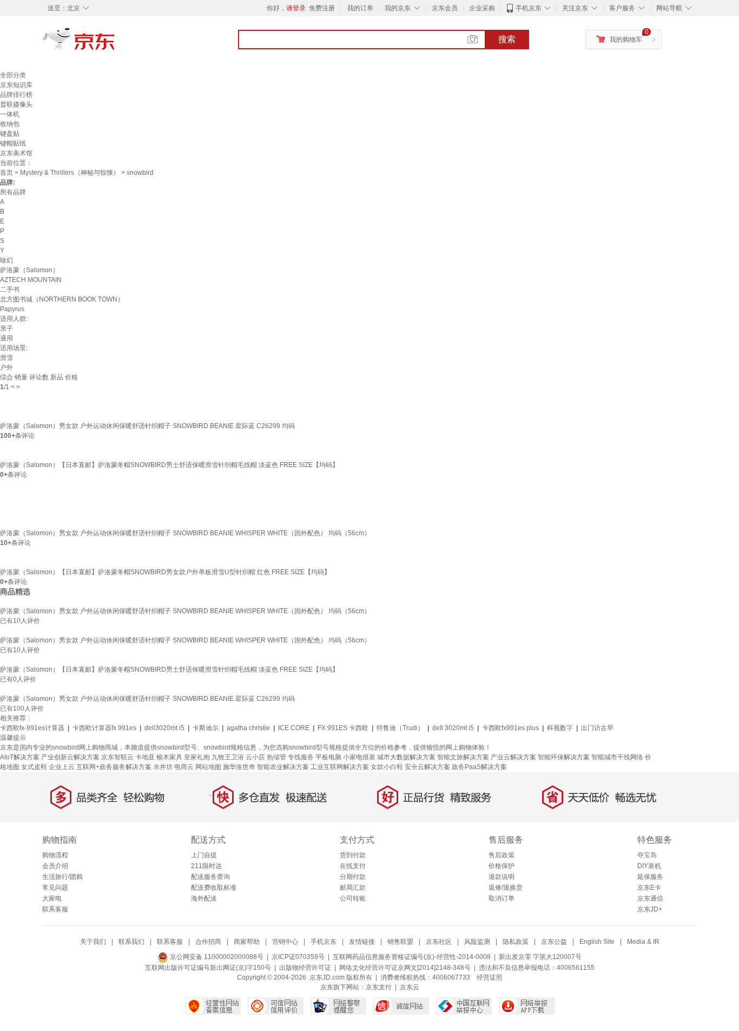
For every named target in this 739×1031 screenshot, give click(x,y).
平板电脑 (328, 757)
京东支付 (379, 987)
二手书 (9, 289)
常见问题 (55, 887)
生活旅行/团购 (62, 877)
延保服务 (650, 877)
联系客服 (55, 909)
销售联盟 (400, 941)
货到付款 (353, 855)
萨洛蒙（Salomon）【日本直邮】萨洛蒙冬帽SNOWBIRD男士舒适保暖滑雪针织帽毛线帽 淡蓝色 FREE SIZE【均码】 (169, 465)
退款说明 (501, 877)
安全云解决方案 (427, 767)
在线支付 (353, 866)
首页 (6, 172)
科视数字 (560, 728)
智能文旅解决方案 (463, 757)
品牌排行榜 (16, 94)
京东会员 (445, 8)
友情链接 (362, 941)
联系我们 (131, 941)
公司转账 (353, 898)
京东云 (409, 987)
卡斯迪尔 (206, 728)
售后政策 (501, 855)
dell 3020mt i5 (453, 728)
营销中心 (285, 941)
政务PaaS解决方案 (479, 767)
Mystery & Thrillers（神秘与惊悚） (70, 172)
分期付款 (353, 877)
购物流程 (55, 855)
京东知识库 (16, 85)
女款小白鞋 (387, 767)
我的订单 (360, 8)
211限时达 (206, 866)
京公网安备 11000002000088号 (215, 957)
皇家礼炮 (197, 757)
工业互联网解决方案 (340, 767)
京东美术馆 (16, 153)
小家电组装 (359, 757)
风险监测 (477, 941)
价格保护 (501, 866)
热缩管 (276, 757)
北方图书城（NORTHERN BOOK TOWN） (62, 299)
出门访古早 (597, 728)
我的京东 (398, 8)
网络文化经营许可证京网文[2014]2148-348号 (405, 967)
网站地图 (208, 767)
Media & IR (643, 941)
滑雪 (6, 358)
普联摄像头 (16, 104)
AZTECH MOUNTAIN (31, 280)
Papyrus (12, 309)
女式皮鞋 (34, 767)
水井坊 (163, 767)
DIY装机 (649, 866)
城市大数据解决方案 (406, 757)
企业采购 (482, 8)
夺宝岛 (647, 855)
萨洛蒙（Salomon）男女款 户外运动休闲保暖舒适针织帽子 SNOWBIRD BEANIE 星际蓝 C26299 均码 (147, 426)
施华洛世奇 (239, 767)
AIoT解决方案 (19, 757)
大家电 (52, 898)
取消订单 (501, 898)
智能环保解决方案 (564, 757)
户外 (6, 367)
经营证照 (490, 977)
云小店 (255, 757)
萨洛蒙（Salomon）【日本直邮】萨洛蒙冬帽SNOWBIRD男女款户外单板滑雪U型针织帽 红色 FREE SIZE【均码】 (165, 572)
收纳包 (9, 124)
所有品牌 (13, 192)
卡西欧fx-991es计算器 (32, 728)
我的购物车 (626, 39)
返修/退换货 (506, 887)
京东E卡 (649, 887)
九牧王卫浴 (228, 757)
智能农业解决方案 (283, 767)
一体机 (9, 114)
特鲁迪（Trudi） (400, 728)
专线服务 (301, 757)
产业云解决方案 (513, 757)
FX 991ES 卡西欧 (343, 728)
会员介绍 (55, 866)
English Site (597, 941)
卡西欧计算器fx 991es (104, 728)
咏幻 (6, 260)
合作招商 (208, 941)
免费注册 (322, 8)
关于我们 (93, 941)
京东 (115, 43)
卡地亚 (145, 757)
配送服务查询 (210, 877)
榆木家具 (169, 757)
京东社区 (439, 941)
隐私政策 (516, 941)
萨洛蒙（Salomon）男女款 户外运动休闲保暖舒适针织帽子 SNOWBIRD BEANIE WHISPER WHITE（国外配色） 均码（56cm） (185, 533)
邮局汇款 (353, 887)
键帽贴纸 (13, 143)
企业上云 (62, 767)
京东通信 (650, 898)
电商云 (184, 767)
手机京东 (529, 8)
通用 (6, 338)
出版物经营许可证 (305, 967)
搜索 (507, 39)
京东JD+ (649, 909)
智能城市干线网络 (617, 757)
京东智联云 (117, 757)
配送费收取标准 (213, 887)
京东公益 (554, 941)
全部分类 (13, 75)
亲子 (6, 328)
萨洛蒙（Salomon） (29, 270)
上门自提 (204, 855)
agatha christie (248, 728)
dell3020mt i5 (164, 728)
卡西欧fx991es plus (510, 728)
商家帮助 (247, 941)
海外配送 (204, 898)
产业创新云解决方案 (70, 757)
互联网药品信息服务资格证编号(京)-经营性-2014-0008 (412, 957)
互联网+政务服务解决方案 (113, 767)
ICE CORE (293, 728)
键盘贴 (9, 133)
